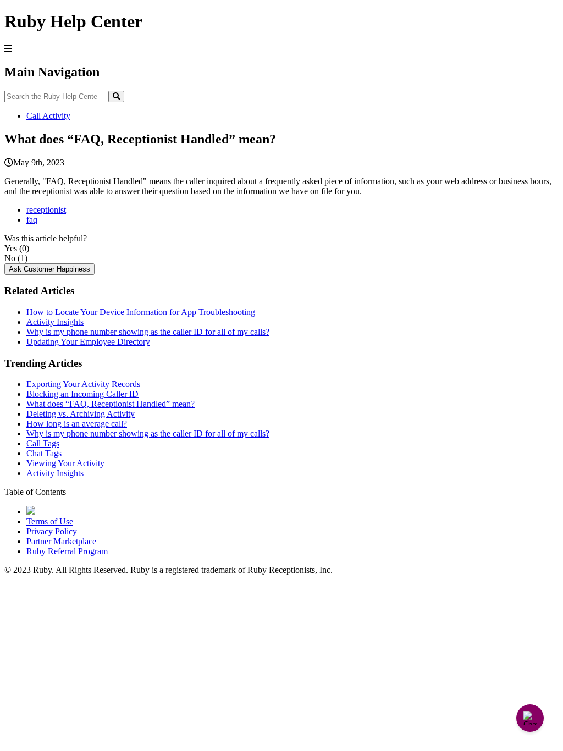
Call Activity (48, 115)
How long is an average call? (76, 423)
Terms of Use (49, 521)
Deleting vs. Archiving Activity (80, 413)
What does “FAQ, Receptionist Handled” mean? (110, 403)
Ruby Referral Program (67, 551)
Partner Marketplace (61, 541)
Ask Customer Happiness (49, 269)
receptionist (46, 209)
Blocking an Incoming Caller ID (82, 394)
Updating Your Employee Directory (88, 341)
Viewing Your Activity (65, 463)
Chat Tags (44, 453)
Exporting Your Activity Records (83, 384)
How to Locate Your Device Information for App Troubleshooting (140, 312)
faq (31, 219)
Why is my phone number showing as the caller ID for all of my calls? (147, 331)
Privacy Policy (51, 531)
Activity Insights (55, 322)
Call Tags (42, 443)
